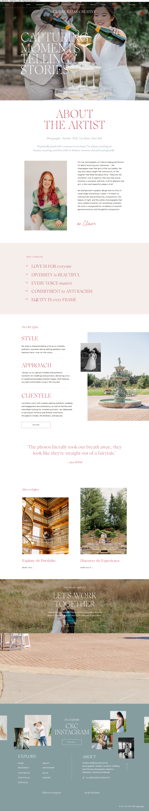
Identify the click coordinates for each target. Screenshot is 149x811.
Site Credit (140, 806)
